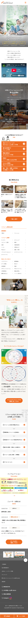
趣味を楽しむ (4, 273)
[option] (14, 485)
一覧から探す (14, 219)
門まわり (3, 249)
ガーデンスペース (18, 252)
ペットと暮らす (17, 273)
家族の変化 (16, 271)
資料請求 (8, 616)
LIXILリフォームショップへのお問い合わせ (11, 578)
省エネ (15, 263)
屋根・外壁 (16, 249)
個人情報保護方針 (5, 567)
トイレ (2, 247)
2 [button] (14, 495)
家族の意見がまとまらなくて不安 (8, 153)
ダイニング (16, 240)
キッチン (3, 240)
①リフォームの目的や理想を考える (11, 424)
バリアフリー (4, 261)
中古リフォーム (17, 268)
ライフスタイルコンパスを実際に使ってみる (14, 400)
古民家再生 (3, 271)
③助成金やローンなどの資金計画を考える (12, 439)
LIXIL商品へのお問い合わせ (10, 590)
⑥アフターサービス (7, 462)
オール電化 (3, 263)
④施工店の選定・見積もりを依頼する (11, 447)
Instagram (6, 598)
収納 (15, 266)
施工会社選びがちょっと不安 (7, 148)
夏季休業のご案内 (6, 511)
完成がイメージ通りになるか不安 (10, 159)
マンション (16, 233)
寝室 (15, 242)
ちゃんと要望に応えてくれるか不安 (8, 164)
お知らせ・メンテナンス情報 (7, 571)
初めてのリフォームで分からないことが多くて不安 (10, 143)
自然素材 (3, 266)
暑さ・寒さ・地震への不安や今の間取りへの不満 (10, 169)
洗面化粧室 (16, 244)
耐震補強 (16, 261)
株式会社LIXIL (7, 586)
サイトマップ (4, 574)
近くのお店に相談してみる (14, 541)
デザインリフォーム (5, 268)
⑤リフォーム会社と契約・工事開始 (11, 454)
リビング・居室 (4, 242)
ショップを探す (22, 616)
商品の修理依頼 (7, 594)
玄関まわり (16, 247)
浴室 (2, 244)
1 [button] (13, 495)
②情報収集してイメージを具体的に (11, 432)
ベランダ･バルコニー (6, 252)
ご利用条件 (4, 564)
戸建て (2, 233)
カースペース (4, 254)
